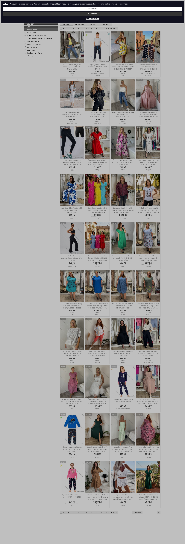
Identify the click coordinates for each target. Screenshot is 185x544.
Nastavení (92, 14)
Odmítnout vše (92, 18)
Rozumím (92, 9)
